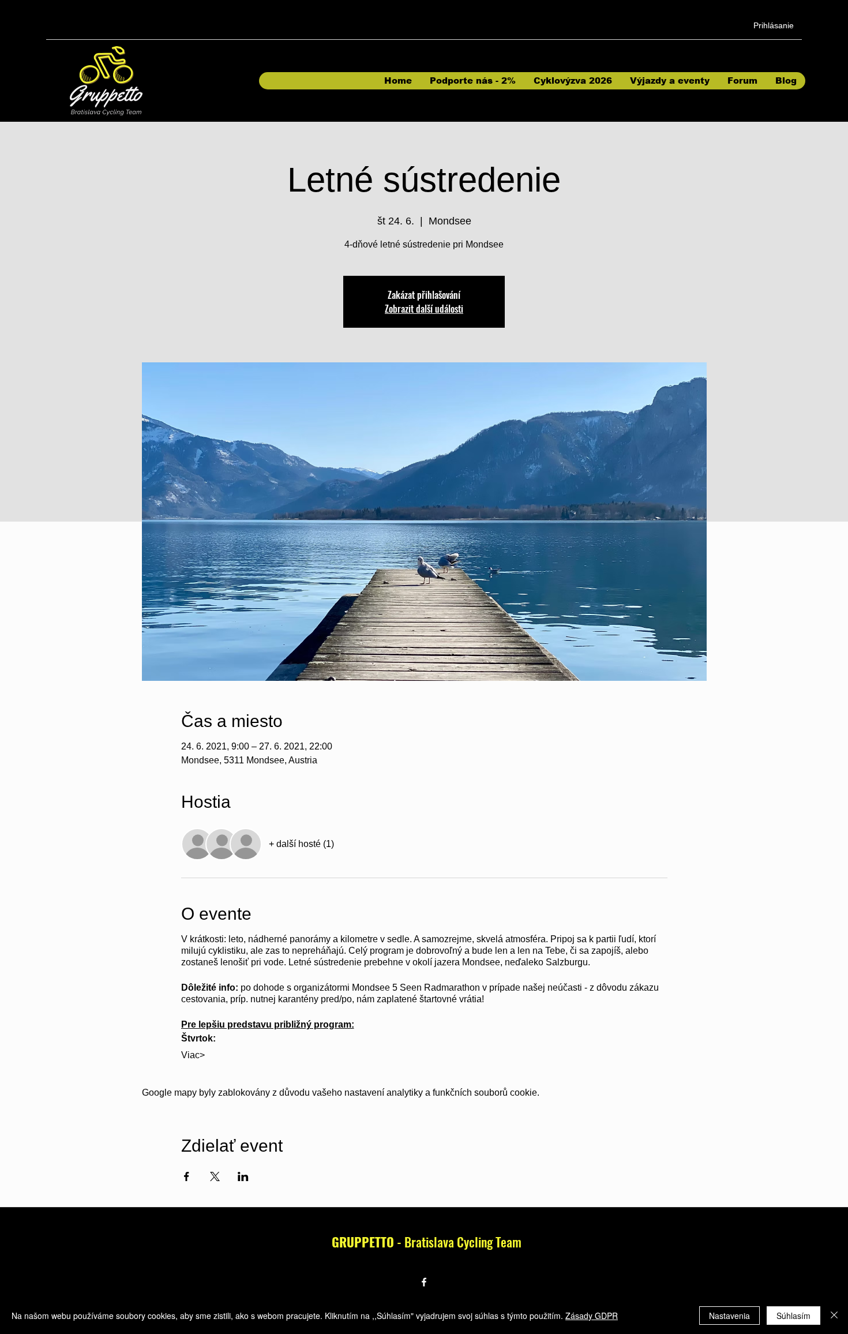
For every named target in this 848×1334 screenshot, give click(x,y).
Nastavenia (729, 1315)
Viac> (193, 1055)
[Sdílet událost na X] (214, 1176)
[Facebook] (424, 1282)
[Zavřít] (834, 1315)
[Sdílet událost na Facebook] (186, 1176)
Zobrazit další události (424, 309)
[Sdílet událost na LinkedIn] (243, 1176)
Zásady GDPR (591, 1315)
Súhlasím (793, 1315)
